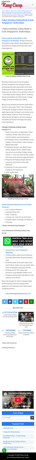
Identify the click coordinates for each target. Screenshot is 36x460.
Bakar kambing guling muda (25, 11)
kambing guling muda (27, 13)
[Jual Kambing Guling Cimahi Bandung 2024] (10, 312)
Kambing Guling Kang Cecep (19, 457)
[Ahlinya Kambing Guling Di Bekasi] (26, 330)
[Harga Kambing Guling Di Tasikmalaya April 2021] (26, 317)
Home (3, 11)
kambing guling (16, 13)
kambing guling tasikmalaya (9, 15)
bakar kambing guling (11, 11)
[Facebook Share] (10, 301)
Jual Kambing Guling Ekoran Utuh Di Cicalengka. (13, 448)
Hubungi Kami (18, 247)
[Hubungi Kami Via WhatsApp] (4, 450)
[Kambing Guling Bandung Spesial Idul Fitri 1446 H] (10, 330)
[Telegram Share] (15, 301)
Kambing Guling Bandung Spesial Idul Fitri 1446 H (10, 334)
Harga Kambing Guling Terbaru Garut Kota (14, 442)
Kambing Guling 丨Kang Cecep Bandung (14, 437)
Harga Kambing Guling (11, 432)
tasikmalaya (20, 15)
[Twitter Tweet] (4, 301)
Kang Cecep (24, 455)
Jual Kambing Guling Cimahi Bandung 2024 (10, 316)
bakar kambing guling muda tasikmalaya (12, 12)
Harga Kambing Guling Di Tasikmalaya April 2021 (26, 325)
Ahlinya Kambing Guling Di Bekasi (26, 334)
